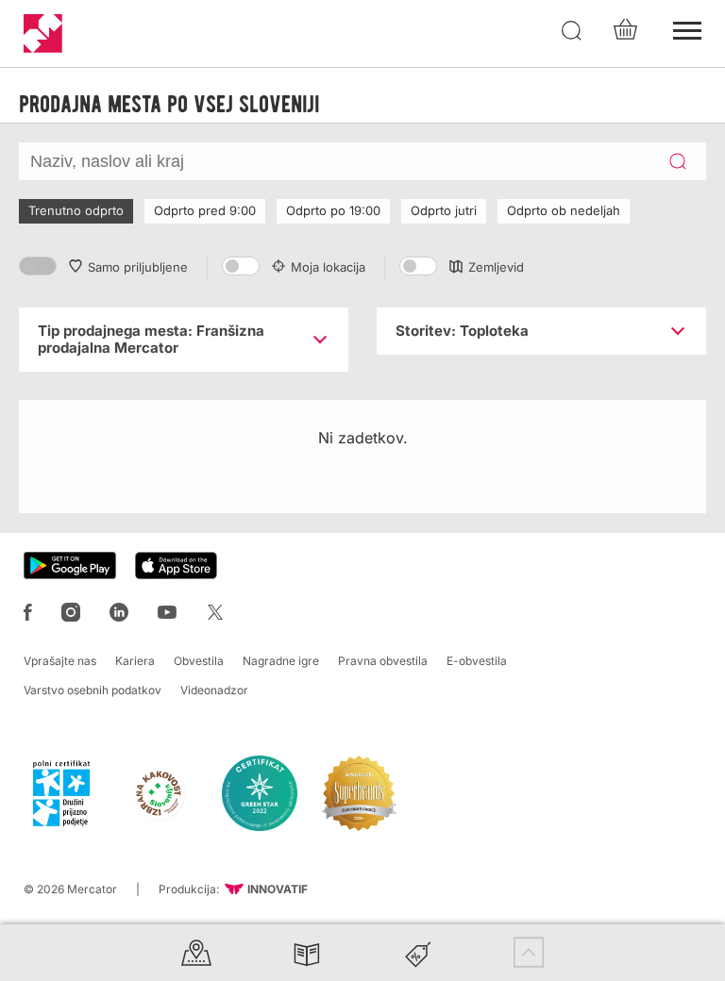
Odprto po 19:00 (333, 210)
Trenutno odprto (76, 210)
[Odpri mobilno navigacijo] (687, 28)
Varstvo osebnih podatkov (92, 690)
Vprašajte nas (60, 661)
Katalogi (307, 952)
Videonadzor (214, 690)
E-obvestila (477, 661)
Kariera (135, 661)
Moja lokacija (328, 266)
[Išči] (572, 31)
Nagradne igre (281, 661)
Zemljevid (496, 266)
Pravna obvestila (383, 661)
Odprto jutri (444, 210)
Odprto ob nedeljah (563, 210)
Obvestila (199, 661)
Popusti (418, 952)
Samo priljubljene (138, 266)
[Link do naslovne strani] (43, 33)
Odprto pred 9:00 (205, 210)
